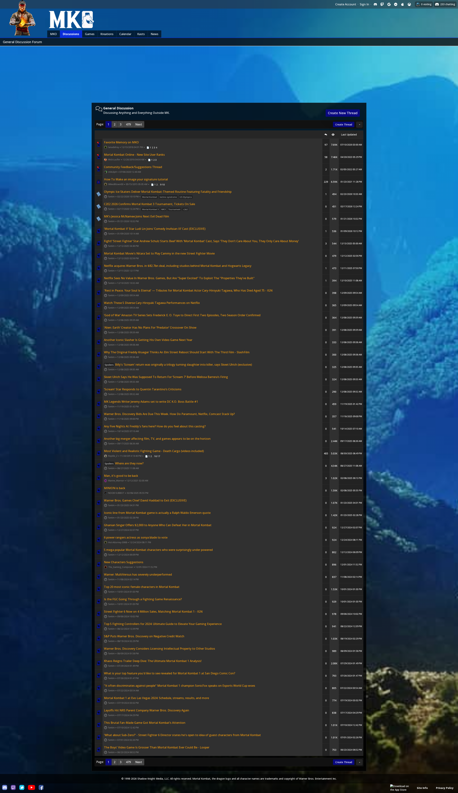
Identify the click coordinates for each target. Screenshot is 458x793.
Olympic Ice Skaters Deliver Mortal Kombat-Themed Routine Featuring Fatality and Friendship (168, 192)
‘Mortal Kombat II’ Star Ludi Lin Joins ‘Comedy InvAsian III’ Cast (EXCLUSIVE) (154, 229)
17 (158, 456)
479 (128, 124)
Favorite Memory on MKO (121, 142)
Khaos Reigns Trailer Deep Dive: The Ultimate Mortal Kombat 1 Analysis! (152, 661)
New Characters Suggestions (123, 562)
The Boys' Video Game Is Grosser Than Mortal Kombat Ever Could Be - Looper (156, 747)
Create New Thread (342, 113)
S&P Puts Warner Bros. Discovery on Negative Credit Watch (144, 636)
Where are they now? (124, 463)
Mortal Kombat (149, 197)
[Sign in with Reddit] (395, 4)
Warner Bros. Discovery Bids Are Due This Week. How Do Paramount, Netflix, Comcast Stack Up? (169, 414)
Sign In (364, 4)
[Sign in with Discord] (375, 4)
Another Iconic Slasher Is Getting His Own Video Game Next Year (148, 340)
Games (89, 34)
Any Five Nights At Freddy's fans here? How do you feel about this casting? (155, 426)
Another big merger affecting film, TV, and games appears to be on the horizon (157, 439)
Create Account (345, 4)
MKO (53, 34)
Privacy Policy (445, 788)
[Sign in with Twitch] (382, 4)
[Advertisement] (229, 73)
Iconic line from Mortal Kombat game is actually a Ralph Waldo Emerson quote (157, 513)
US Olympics (186, 197)
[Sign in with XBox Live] (409, 4)
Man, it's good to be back (121, 476)
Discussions (71, 34)
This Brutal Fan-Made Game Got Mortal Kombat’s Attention (144, 723)
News (154, 34)
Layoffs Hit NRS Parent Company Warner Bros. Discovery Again (146, 710)
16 (155, 456)
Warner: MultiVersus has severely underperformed (138, 574)
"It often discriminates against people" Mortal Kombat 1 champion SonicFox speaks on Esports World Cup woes (179, 686)
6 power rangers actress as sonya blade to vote (135, 537)
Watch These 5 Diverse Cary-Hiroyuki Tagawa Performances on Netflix (152, 303)
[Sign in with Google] (389, 4)
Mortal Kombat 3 (150, 209)
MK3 (163, 209)
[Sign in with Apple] (402, 4)
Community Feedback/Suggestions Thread (133, 167)
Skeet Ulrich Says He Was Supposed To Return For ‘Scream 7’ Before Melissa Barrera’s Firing (166, 377)
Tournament (174, 209)
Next (138, 124)
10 (163, 184)
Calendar (125, 34)
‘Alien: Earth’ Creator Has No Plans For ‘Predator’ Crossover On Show (150, 327)
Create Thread (343, 124)
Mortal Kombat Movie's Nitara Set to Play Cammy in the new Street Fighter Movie (159, 253)
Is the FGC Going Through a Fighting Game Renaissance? (143, 599)
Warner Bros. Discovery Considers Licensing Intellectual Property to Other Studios (159, 649)
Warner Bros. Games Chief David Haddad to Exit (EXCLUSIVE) (145, 500)
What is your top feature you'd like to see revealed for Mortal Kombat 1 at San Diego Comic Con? (169, 673)
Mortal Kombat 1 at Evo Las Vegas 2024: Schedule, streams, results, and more (156, 698)
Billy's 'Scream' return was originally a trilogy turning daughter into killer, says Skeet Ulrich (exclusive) (178, 365)
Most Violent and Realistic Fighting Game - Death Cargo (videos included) (154, 451)
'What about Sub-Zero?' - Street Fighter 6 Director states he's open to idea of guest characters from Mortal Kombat (182, 735)
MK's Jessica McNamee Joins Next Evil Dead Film (136, 216)
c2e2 (185, 209)
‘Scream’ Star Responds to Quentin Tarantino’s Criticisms (142, 389)
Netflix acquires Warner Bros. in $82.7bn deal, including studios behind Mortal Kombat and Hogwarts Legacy (177, 266)
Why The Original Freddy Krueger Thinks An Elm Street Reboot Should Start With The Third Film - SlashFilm (177, 352)
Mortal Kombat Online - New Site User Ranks (134, 155)
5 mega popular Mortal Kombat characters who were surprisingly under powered (158, 550)
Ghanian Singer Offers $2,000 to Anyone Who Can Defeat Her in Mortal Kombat (157, 525)
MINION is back (114, 488)
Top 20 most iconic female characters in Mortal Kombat (141, 587)
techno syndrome (168, 197)
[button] (359, 125)
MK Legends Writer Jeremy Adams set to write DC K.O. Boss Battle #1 (151, 402)
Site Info (422, 788)
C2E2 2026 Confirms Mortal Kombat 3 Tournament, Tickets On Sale (149, 204)
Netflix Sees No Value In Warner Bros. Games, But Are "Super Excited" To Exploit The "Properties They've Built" (179, 278)
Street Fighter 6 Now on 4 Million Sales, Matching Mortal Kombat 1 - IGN (153, 611)
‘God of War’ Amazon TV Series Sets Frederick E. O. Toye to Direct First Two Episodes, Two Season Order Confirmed (182, 315)
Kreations (106, 34)
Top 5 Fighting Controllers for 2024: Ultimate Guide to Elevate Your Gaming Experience (163, 624)
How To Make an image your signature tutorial (136, 179)
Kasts (141, 34)
